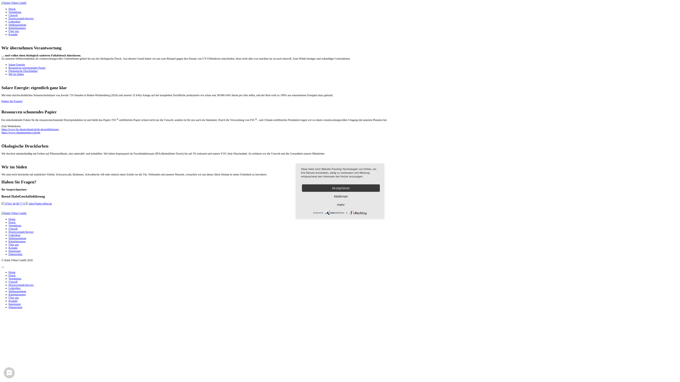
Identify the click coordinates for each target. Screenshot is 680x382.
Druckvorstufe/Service (21, 18)
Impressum (14, 251)
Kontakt (13, 34)
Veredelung (14, 12)
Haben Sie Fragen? (12, 101)
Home (11, 219)
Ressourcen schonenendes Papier (27, 67)
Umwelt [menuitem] (13, 281)
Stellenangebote (17, 24)
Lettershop (14, 21)
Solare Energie (16, 64)
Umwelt (13, 15)
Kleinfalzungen (17, 28)
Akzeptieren (341, 188)
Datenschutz (15, 254)
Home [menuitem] (11, 272)
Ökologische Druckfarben (23, 71)
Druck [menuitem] (12, 275)
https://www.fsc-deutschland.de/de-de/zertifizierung (30, 129)
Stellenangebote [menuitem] (17, 291)
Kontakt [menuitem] (13, 300)
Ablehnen (341, 196)
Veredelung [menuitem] (14, 278)
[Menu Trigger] (2, 267)
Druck (12, 8)
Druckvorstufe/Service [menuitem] (21, 284)
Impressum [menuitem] (14, 304)
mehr (341, 205)
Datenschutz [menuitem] (15, 307)
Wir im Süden (16, 74)
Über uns (13, 31)
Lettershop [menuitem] (14, 288)
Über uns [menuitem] (13, 297)
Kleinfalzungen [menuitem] (17, 294)
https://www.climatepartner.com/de (20, 132)
